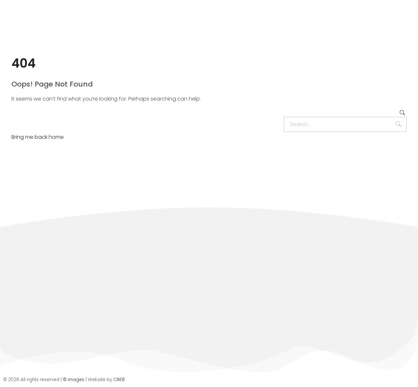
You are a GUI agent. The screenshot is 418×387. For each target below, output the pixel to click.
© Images (73, 380)
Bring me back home (37, 137)
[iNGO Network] (51, 30)
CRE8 (119, 380)
